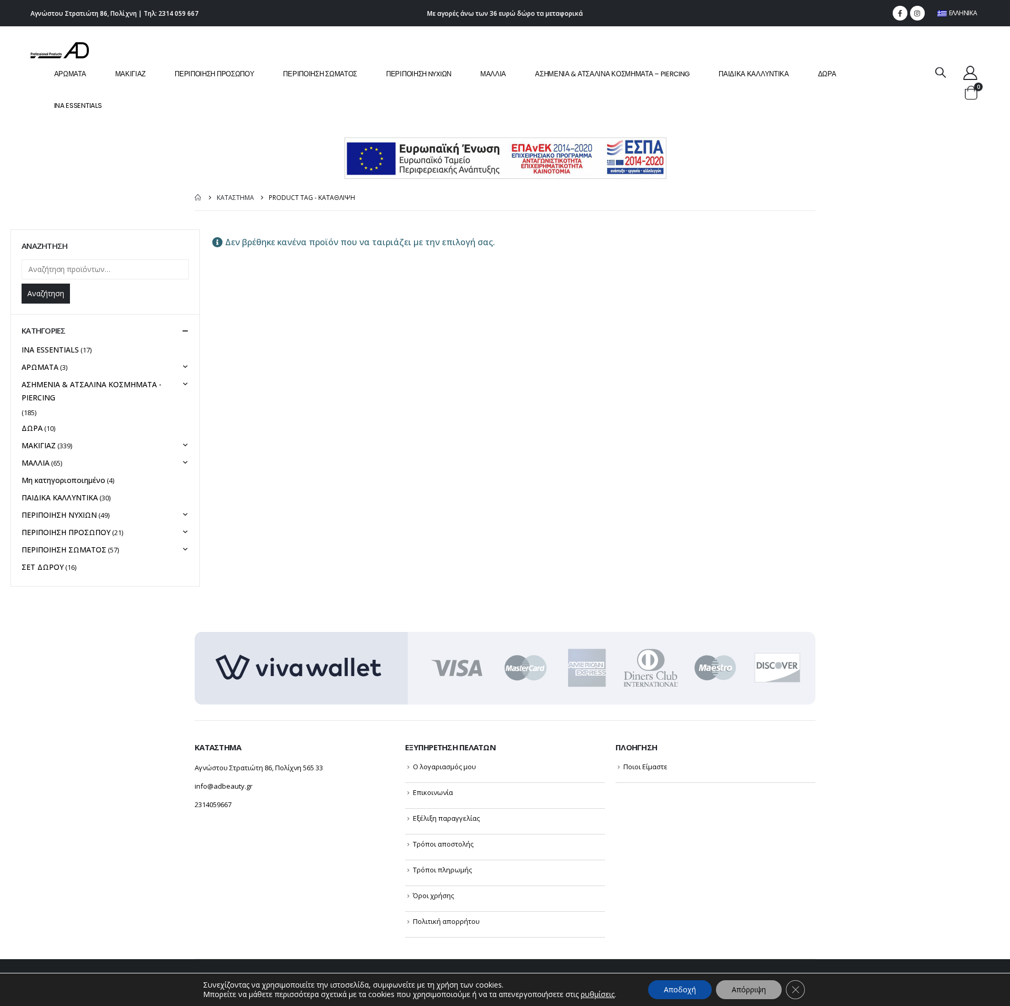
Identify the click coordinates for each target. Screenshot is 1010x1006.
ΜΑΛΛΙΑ (493, 74)
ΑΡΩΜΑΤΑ (70, 74)
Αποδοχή (680, 989)
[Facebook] (900, 13)
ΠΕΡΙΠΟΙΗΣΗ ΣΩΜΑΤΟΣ (320, 74)
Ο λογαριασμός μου (444, 766)
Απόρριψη (749, 989)
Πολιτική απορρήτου (446, 921)
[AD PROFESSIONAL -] (60, 50)
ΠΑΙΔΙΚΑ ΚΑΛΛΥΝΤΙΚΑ (754, 74)
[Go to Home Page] (198, 197)
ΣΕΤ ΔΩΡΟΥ (43, 567)
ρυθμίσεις (597, 994)
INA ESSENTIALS (78, 105)
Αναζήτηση (45, 293)
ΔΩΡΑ (827, 74)
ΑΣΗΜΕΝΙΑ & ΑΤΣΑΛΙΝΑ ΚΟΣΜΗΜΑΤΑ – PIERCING (612, 74)
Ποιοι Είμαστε (645, 766)
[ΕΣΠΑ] (505, 158)
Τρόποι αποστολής (443, 844)
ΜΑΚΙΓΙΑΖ (130, 74)
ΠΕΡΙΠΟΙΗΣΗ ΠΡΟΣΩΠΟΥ (214, 74)
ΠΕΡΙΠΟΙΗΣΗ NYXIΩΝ (418, 74)
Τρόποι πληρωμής (442, 869)
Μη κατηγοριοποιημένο (63, 480)
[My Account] (970, 72)
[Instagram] (917, 13)
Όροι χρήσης (433, 895)
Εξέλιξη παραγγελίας (446, 818)
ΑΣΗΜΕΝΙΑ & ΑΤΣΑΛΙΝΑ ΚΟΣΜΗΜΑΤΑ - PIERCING (91, 391)
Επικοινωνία (433, 792)
